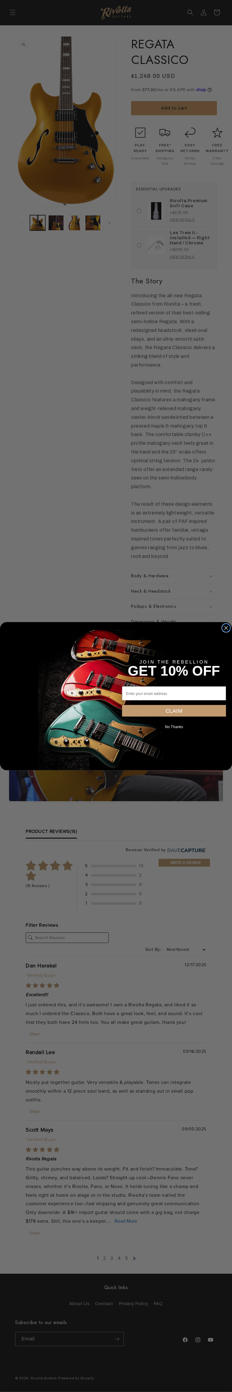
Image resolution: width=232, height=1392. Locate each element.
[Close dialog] (226, 628)
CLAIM (174, 710)
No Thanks (174, 727)
